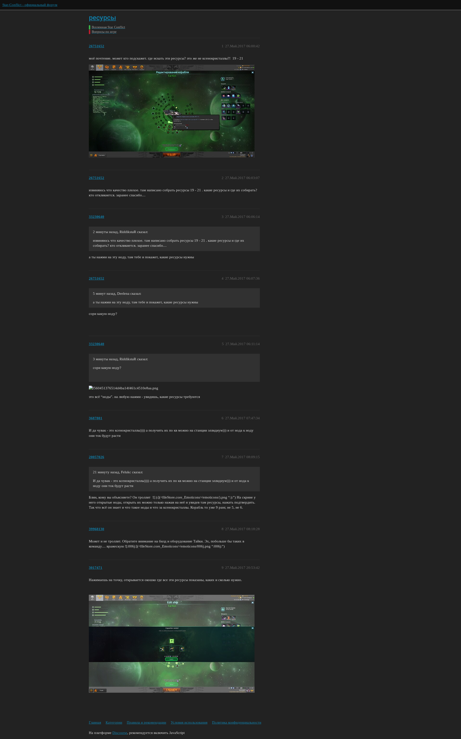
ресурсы (102, 18)
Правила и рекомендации (146, 722)
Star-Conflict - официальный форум (29, 5)
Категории (114, 722)
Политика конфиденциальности (236, 722)
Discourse (119, 733)
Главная (95, 722)
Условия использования (189, 722)
